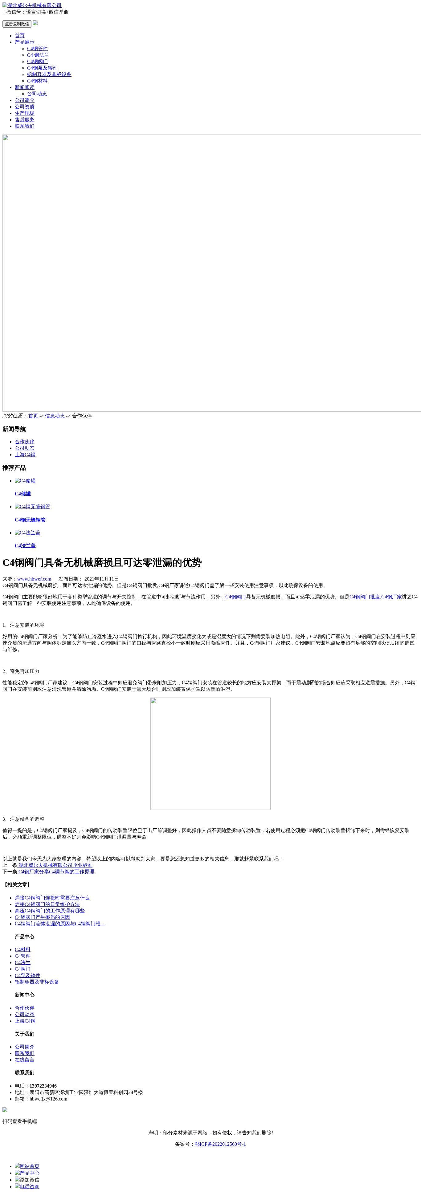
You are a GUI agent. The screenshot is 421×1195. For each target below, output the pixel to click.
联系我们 (25, 126)
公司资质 (25, 106)
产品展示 (25, 42)
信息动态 (55, 415)
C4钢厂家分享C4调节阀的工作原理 (55, 871)
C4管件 (23, 956)
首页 (20, 35)
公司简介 (25, 100)
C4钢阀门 (37, 61)
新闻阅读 (25, 87)
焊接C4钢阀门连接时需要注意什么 (52, 897)
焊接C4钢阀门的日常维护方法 (47, 904)
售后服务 (25, 119)
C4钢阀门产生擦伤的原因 (42, 917)
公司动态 (37, 93)
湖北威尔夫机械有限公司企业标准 (54, 865)
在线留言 (25, 1059)
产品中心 (29, 1173)
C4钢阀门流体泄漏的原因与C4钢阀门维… (60, 923)
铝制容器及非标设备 (49, 74)
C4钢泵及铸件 (42, 67)
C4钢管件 (37, 48)
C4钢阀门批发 (364, 596)
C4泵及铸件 (27, 975)
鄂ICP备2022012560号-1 (220, 1144)
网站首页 (29, 1166)
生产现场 (25, 113)
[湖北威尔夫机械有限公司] (32, 5)
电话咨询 (29, 1186)
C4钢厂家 (391, 596)
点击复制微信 (17, 24)
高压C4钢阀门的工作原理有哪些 (50, 910)
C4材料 (23, 949)
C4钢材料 (37, 80)
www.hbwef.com (34, 578)
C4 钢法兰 (38, 55)
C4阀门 (23, 969)
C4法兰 (23, 962)
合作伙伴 (25, 441)
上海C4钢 (25, 454)
